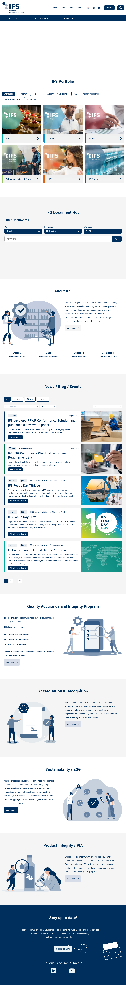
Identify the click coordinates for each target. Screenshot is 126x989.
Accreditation (32, 99)
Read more (14, 437)
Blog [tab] (31, 399)
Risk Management (12, 99)
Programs (24, 93)
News (63, 7)
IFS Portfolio (14, 18)
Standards (8, 93)
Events (79, 7)
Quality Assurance (91, 93)
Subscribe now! (63, 949)
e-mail (23, 655)
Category (8, 227)
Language (48, 227)
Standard (88, 227)
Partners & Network (42, 18)
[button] (4, 45)
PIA (75, 93)
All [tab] (7, 399)
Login (54, 7)
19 (20, 581)
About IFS (68, 18)
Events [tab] (44, 399)
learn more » (11, 810)
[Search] (117, 239)
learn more (71, 328)
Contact (108, 7)
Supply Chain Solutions (57, 93)
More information (17, 501)
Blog (71, 7)
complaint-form (11, 655)
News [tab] (18, 399)
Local (37, 93)
